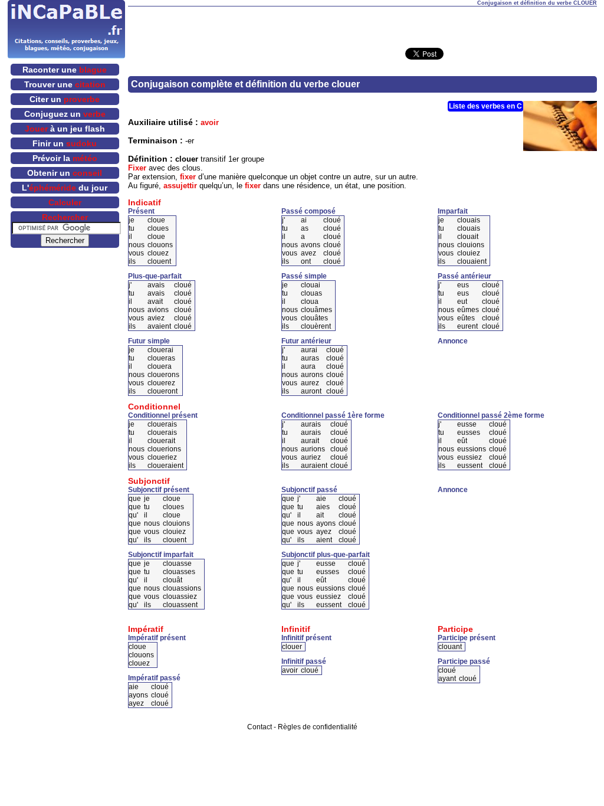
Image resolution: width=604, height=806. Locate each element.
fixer (188, 176)
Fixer (137, 167)
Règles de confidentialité (317, 727)
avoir (210, 122)
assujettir (180, 185)
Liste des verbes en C (485, 106)
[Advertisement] (362, 24)
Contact (259, 727)
